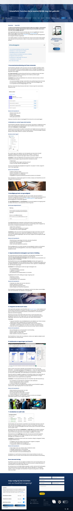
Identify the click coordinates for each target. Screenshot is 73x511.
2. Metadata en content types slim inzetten (17, 50)
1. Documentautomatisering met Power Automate (19, 49)
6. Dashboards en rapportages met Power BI (18, 57)
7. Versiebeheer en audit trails (15, 59)
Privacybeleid (5, 507)
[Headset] (65, 509)
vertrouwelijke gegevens (29, 198)
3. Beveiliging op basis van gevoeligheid (17, 52)
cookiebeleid (22, 492)
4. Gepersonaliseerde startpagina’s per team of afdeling (20, 54)
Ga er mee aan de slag (13, 60)
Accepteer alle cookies (20, 505)
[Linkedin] (67, 509)
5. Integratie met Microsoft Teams (16, 55)
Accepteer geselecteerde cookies (8, 505)
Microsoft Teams (33, 309)
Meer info (19, 495)
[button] (44, 45)
